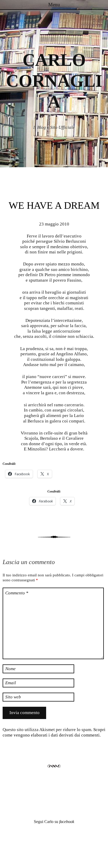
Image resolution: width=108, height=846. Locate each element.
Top (102, 838)
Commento (16, 592)
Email (10, 682)
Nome (10, 668)
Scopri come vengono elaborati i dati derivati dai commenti (54, 732)
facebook (66, 821)
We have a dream (54, 205)
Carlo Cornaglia (54, 80)
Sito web (13, 696)
